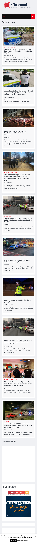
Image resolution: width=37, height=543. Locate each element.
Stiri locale (14, 47)
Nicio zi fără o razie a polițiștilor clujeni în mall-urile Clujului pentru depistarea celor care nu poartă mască (18, 383)
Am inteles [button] (13, 540)
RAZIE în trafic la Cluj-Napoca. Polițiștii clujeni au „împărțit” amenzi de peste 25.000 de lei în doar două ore (18, 93)
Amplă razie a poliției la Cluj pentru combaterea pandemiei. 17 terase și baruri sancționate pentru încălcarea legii (17, 177)
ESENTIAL (6, 47)
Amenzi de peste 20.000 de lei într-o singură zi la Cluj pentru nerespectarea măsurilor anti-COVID (18, 425)
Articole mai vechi (9, 441)
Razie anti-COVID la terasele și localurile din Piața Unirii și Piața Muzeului (16, 133)
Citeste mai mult (22, 540)
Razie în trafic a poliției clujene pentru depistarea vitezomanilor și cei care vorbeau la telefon (18, 342)
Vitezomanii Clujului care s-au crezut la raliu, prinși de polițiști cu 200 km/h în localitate (18, 220)
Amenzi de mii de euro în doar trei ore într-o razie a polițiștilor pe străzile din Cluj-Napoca (18, 51)
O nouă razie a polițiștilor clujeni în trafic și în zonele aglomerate (17, 261)
